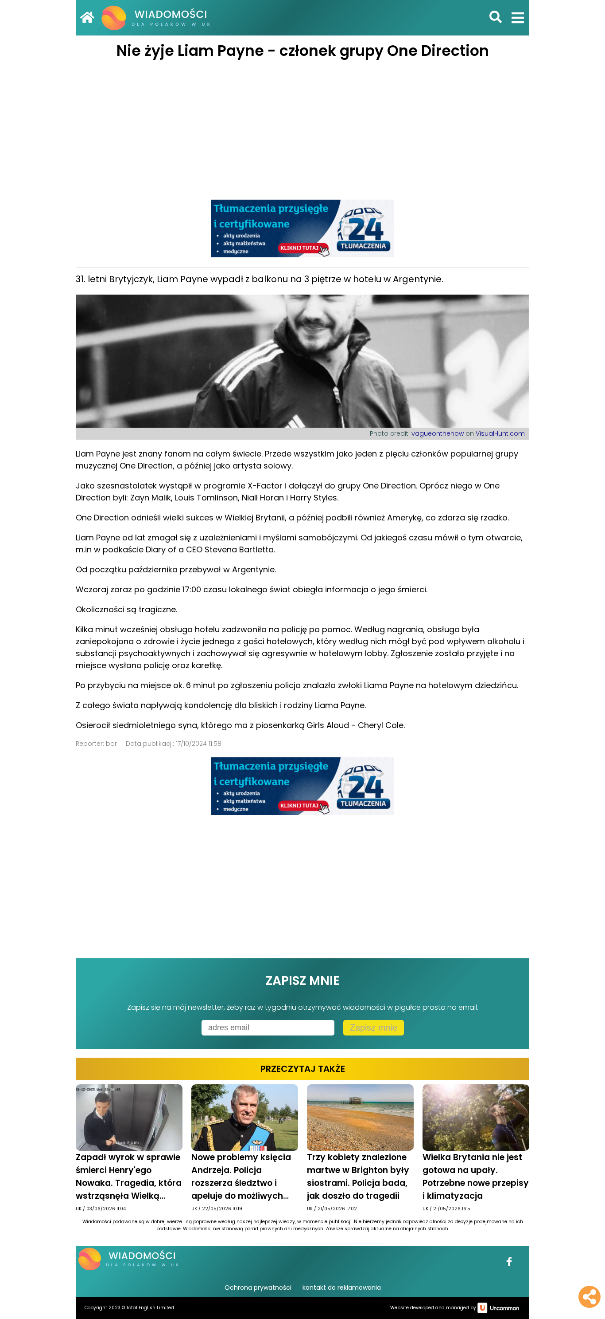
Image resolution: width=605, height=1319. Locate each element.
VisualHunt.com (500, 433)
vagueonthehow (437, 433)
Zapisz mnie (373, 1027)
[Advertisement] (302, 129)
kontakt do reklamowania (341, 1287)
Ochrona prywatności (258, 1287)
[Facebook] (509, 1267)
